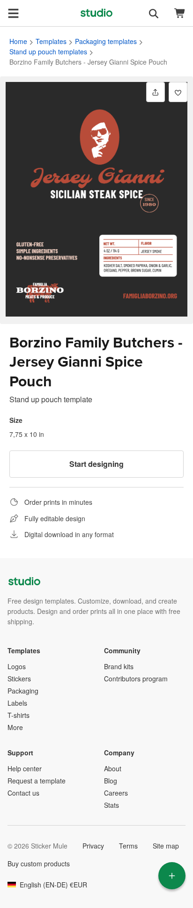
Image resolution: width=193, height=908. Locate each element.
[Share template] (155, 92)
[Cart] (180, 13)
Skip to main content (7, 7)
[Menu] (13, 13)
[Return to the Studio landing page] (96, 13)
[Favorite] (178, 92)
